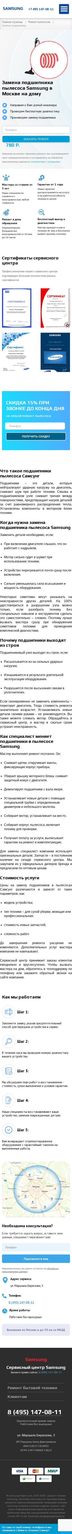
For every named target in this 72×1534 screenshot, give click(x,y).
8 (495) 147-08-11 (21, 1302)
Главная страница (12, 22)
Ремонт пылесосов (39, 22)
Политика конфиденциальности (46, 1516)
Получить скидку (36, 436)
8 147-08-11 (50, 1372)
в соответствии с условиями (44, 161)
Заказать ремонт (36, 139)
